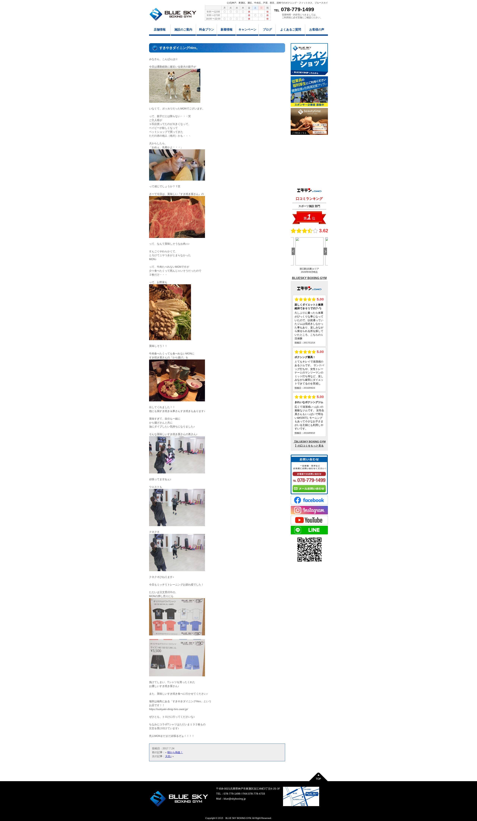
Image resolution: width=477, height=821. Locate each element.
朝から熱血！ (175, 752)
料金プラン (206, 29)
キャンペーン (247, 29)
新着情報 (227, 29)
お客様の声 (316, 29)
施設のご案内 (183, 29)
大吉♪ (168, 756)
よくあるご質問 (290, 29)
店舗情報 (160, 29)
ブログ (267, 29)
